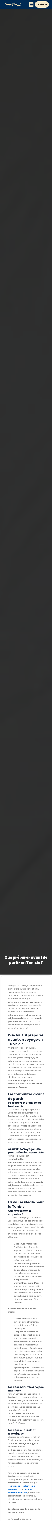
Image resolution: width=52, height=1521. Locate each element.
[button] (31, 4)
